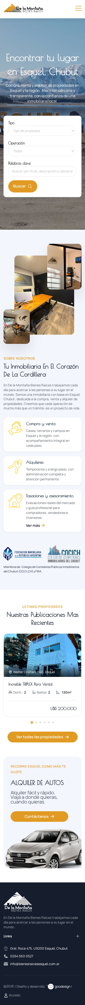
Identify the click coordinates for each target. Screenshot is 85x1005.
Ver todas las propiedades (39, 736)
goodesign (62, 986)
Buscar (19, 186)
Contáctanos (37, 816)
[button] (32, 722)
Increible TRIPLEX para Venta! (30, 684)
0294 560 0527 (21, 956)
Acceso (14, 995)
